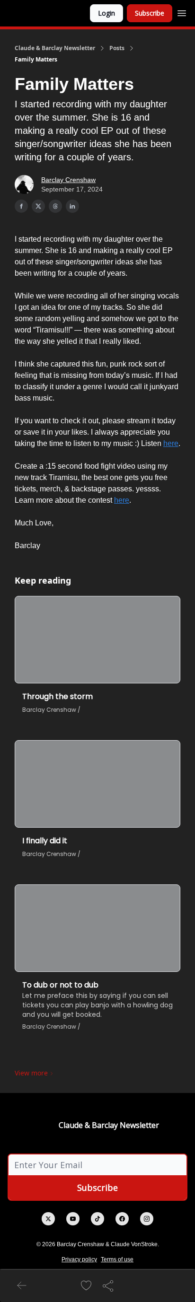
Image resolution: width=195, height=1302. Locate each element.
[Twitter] (48, 1218)
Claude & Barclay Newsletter (55, 48)
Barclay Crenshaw (68, 180)
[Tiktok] (97, 1218)
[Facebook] (122, 1218)
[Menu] (181, 12)
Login (106, 13)
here (170, 443)
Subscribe (149, 13)
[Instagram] (146, 1218)
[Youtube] (72, 1218)
